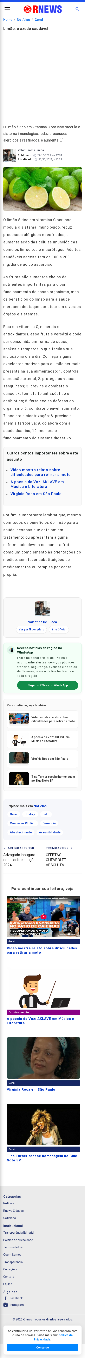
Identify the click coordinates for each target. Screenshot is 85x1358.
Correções (10, 1269)
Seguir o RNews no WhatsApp (48, 685)
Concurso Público (23, 823)
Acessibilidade (49, 832)
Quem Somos (12, 1254)
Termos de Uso (13, 1247)
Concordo (42, 1347)
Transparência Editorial (18, 1232)
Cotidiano (9, 1218)
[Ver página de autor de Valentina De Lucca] (42, 608)
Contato (8, 1276)
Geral (39, 20)
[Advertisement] (42, 76)
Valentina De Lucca (42, 622)
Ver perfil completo (31, 629)
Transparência (13, 1262)
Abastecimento (21, 832)
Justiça (30, 814)
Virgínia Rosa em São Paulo (36, 494)
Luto (46, 814)
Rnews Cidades (13, 1210)
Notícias (23, 20)
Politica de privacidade (18, 1240)
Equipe (7, 1284)
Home (7, 20)
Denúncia (49, 823)
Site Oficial (59, 629)
